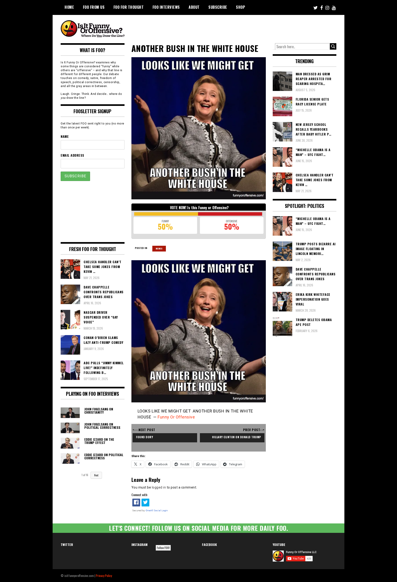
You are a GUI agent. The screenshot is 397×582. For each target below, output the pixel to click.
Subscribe (217, 7)
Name (65, 136)
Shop (240, 7)
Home (69, 7)
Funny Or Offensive (176, 417)
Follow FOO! (163, 548)
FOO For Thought (128, 7)
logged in (159, 487)
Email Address (72, 155)
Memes (159, 248)
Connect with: (139, 494)
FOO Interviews (166, 7)
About (194, 7)
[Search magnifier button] (333, 46)
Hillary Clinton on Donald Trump (236, 437)
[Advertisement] (250, 27)
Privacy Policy (104, 575)
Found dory (144, 437)
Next (96, 475)
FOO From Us (94, 7)
